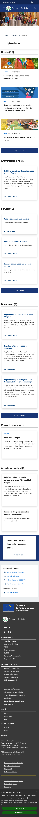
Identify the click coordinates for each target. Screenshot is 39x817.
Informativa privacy (10, 784)
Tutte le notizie (19, 151)
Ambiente (7, 698)
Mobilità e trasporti (10, 680)
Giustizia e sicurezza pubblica (13, 692)
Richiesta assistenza (10, 772)
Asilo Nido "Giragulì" (12, 437)
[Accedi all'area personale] (32, 2)
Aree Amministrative (11, 644)
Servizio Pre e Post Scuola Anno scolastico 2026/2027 (16, 77)
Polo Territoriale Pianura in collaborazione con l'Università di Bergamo (17, 480)
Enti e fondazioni (9, 650)
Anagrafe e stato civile (11, 668)
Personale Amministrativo (12, 656)
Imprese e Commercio (11, 674)
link (2, 804)
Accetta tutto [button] (19, 808)
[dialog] (19, 803)
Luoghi (6, 727)
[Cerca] (35, 8)
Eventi (6, 730)
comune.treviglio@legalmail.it (14, 752)
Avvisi (5, 101)
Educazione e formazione (12, 689)
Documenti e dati (9, 659)
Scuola (6, 434)
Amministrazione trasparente (13, 781)
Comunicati (8, 716)
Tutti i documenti (19, 415)
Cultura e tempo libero (11, 671)
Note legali (7, 787)
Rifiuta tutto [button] (19, 812)
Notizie (6, 72)
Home (6, 35)
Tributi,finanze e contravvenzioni (14, 695)
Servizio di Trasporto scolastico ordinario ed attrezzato (16, 513)
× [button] (37, 791)
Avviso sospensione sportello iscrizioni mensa (19, 138)
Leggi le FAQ (8, 769)
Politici (6, 653)
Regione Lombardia (9, 2)
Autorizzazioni (9, 704)
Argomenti (14, 35)
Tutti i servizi (19, 291)
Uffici (6, 647)
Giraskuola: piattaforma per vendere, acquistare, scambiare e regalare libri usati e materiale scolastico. (18, 108)
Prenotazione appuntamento (13, 763)
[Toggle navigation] (4, 8)
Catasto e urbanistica (11, 677)
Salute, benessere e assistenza (14, 701)
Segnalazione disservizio (12, 766)
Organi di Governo (10, 641)
